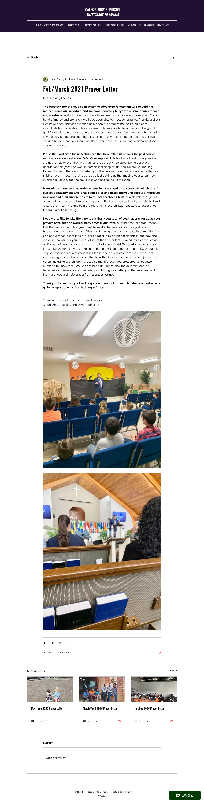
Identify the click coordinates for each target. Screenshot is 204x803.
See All (173, 670)
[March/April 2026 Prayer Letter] (102, 689)
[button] (172, 57)
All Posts (33, 57)
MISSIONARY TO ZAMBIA (102, 14)
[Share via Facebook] (44, 642)
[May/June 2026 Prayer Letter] (50, 689)
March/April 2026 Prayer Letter (100, 708)
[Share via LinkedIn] (60, 642)
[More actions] (159, 79)
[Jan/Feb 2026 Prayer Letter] (154, 689)
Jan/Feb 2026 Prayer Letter (150, 708)
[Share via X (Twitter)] (52, 642)
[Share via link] (67, 642)
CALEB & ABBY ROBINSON (102, 9)
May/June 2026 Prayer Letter (47, 708)
